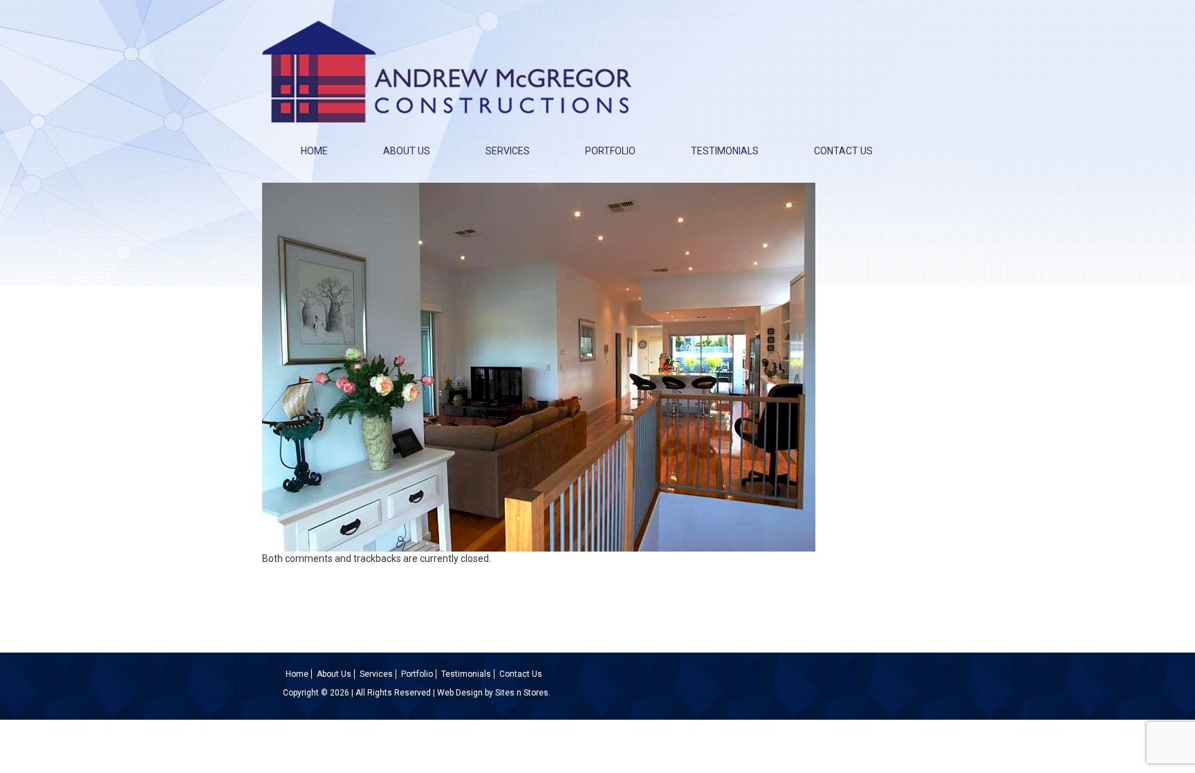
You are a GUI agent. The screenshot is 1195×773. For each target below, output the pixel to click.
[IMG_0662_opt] (538, 366)
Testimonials (725, 150)
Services (507, 150)
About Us (406, 150)
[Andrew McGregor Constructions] (446, 67)
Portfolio (610, 150)
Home (314, 150)
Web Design (460, 693)
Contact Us (843, 150)
